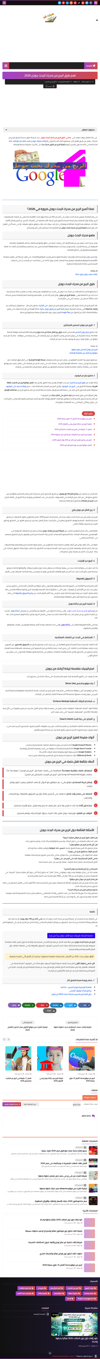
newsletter (58, 1293)
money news (89, 1293)
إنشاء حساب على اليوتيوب (15, 386)
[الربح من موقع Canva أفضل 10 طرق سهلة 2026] (89, 1267)
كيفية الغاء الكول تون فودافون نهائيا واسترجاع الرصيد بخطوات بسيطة (53, 1231)
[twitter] (87, 3)
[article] (27, 1026)
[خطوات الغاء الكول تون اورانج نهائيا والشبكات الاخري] (89, 1256)
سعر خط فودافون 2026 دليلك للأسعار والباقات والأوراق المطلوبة (61, 1201)
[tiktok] (79, 3)
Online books (42, 1293)
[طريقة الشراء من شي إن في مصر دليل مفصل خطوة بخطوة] (93, 1175)
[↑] (50, 1353)
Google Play (65, 312)
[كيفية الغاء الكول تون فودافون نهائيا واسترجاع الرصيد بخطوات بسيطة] (89, 1233)
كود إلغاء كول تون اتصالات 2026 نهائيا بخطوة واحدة (61, 1219)
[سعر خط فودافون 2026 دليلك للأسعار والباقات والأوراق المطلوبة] (93, 1200)
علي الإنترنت (43, 305)
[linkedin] (67, 3)
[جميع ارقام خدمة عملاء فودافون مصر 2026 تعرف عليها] (93, 1150)
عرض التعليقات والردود (11, 1104)
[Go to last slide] (8, 1039)
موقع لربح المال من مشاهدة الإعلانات (83, 353)
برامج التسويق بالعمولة (24, 593)
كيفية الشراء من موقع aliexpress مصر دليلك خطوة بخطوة (63, 1188)
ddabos (93, 1346)
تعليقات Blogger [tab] (90, 1097)
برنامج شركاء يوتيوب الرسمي (80, 990)
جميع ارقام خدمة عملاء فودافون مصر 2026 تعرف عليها (64, 1151)
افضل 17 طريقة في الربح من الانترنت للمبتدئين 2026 (73, 429)
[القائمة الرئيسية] (5, 65)
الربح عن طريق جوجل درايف (50, 309)
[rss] (71, 3)
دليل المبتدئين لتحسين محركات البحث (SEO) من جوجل (71, 994)
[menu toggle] (96, 3)
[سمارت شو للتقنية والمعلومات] (50, 15)
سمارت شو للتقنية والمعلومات (63, 1356)
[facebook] (90, 3)
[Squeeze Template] (96, 1356)
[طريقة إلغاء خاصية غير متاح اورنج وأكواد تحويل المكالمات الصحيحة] (89, 1245)
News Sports (73, 1293)
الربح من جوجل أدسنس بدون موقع (85, 349)
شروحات (41, 1288)
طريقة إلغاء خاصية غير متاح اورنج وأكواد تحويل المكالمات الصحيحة (55, 1242)
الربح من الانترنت (50, 81)
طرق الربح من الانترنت (77, 382)
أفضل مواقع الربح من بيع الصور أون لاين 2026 (76, 445)
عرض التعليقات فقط (30, 1104)
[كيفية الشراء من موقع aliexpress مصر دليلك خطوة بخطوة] (93, 1188)
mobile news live (25, 1288)
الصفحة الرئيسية (64, 81)
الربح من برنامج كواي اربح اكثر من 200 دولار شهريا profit (72, 439)
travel (69, 1298)
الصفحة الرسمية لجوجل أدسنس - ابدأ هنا (76, 987)
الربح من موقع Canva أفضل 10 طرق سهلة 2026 (74, 418)
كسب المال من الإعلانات (21, 141)
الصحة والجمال (55, 1288)
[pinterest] (75, 3)
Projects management (86, 1298)
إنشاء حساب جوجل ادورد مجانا (86, 274)
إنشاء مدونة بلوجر (39, 141)
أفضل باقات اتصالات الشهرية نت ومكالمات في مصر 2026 (64, 1163)
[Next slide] (4, 1039)
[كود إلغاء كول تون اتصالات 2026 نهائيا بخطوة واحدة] (89, 1222)
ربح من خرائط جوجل (18, 611)
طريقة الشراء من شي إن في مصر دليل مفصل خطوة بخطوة (62, 1176)
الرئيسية (89, 65)
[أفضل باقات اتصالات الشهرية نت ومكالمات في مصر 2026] (93, 1163)
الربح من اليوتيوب (68, 386)
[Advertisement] (50, 43)
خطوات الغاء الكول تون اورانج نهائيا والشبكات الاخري (61, 1253)
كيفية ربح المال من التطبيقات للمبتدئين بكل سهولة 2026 (71, 434)
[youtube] (83, 3)
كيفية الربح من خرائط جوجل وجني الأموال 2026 (75, 424)
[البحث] (4, 3)
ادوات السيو (89, 1288)
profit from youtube (24, 1293)
